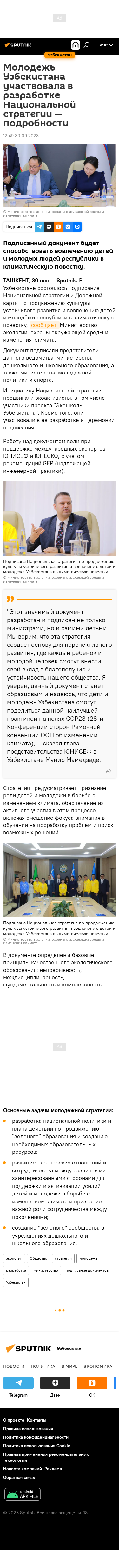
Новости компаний (22, 1469)
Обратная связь (19, 1477)
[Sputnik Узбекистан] (19, 47)
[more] (108, 770)
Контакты (36, 1420)
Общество (38, 1258)
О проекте (13, 1420)
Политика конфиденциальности (36, 1437)
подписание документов (87, 1270)
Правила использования (28, 1428)
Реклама (53, 1469)
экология (14, 1258)
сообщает (44, 325)
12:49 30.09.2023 (21, 136)
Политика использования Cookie (36, 1445)
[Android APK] (22, 1495)
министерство (46, 1270)
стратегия (63, 1258)
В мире (69, 1366)
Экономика (98, 1366)
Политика (43, 1366)
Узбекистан (16, 1282)
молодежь (88, 1258)
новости (13, 1366)
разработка (16, 1270)
